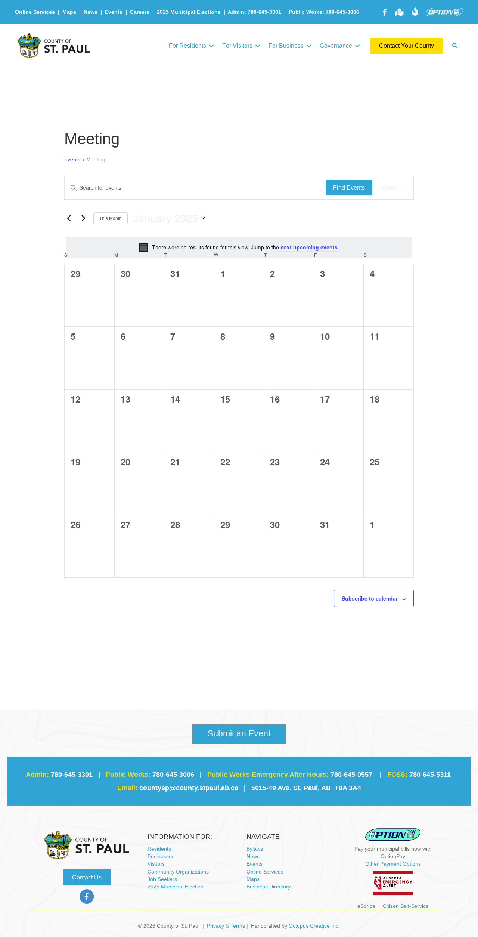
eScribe (366, 906)
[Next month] (83, 218)
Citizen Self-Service (406, 906)
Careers (139, 12)
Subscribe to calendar (370, 598)
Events (113, 12)
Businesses (161, 856)
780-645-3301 (72, 774)
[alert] (239, 247)
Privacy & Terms (226, 926)
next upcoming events (309, 247)
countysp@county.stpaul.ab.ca (188, 788)
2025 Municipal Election (176, 887)
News (90, 12)
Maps (69, 12)
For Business (286, 46)
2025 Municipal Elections (189, 12)
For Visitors (237, 46)
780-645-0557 (351, 774)
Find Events (349, 187)
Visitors (156, 864)
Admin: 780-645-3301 (254, 12)
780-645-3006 (173, 774)
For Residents (187, 46)
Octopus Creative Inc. (314, 926)
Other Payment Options (393, 864)
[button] (211, 45)
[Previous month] (68, 218)
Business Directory (268, 887)
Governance (336, 46)
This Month (110, 218)
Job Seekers (162, 879)
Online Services (35, 12)
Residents (159, 849)
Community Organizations (178, 872)
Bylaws (254, 849)
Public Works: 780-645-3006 (324, 12)
